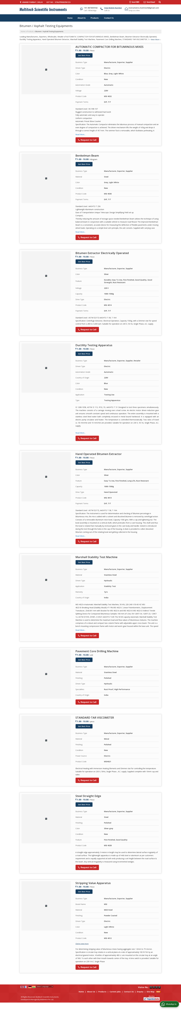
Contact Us (109, 18)
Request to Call (88, 139)
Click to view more (82, 944)
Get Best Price (84, 55)
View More (155, 39)
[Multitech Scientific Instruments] (43, 9)
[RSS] (158, 991)
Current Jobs (115, 991)
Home (70, 18)
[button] (113, 8)
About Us (82, 18)
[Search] (159, 2)
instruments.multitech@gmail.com (144, 8)
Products (95, 18)
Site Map (150, 991)
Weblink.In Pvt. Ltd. (47, 999)
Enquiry (140, 991)
